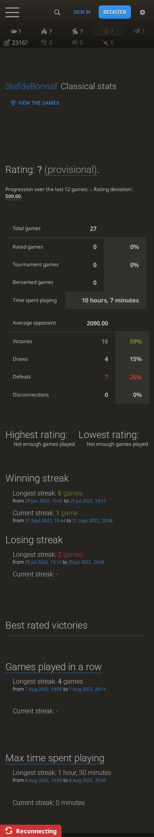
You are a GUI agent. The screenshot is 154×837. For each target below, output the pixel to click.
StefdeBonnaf (31, 86)
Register (114, 12)
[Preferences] (142, 12)
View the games (38, 103)
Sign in (82, 12)
